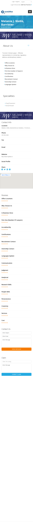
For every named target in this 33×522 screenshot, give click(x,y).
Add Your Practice (26, 4)
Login (13, 1)
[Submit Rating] (2, 201)
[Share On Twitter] (5, 169)
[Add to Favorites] (29, 45)
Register (18, 1)
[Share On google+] (9, 169)
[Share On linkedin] (7, 169)
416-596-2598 (5, 135)
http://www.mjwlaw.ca (7, 156)
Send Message (16, 349)
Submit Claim (16, 374)
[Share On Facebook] (2, 169)
